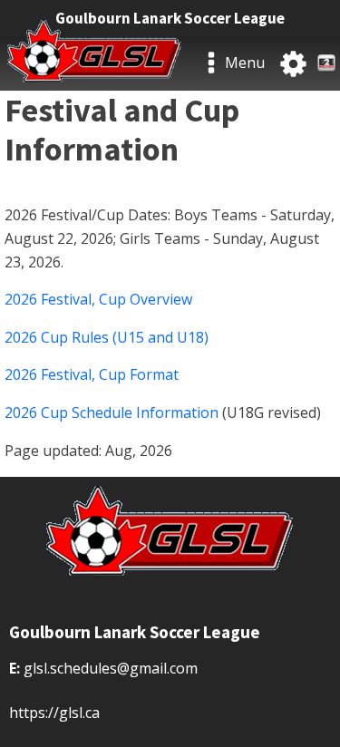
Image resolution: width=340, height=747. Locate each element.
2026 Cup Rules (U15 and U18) (107, 337)
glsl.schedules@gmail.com (111, 668)
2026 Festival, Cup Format (92, 374)
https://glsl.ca (54, 713)
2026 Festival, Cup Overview (98, 299)
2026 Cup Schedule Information (112, 412)
